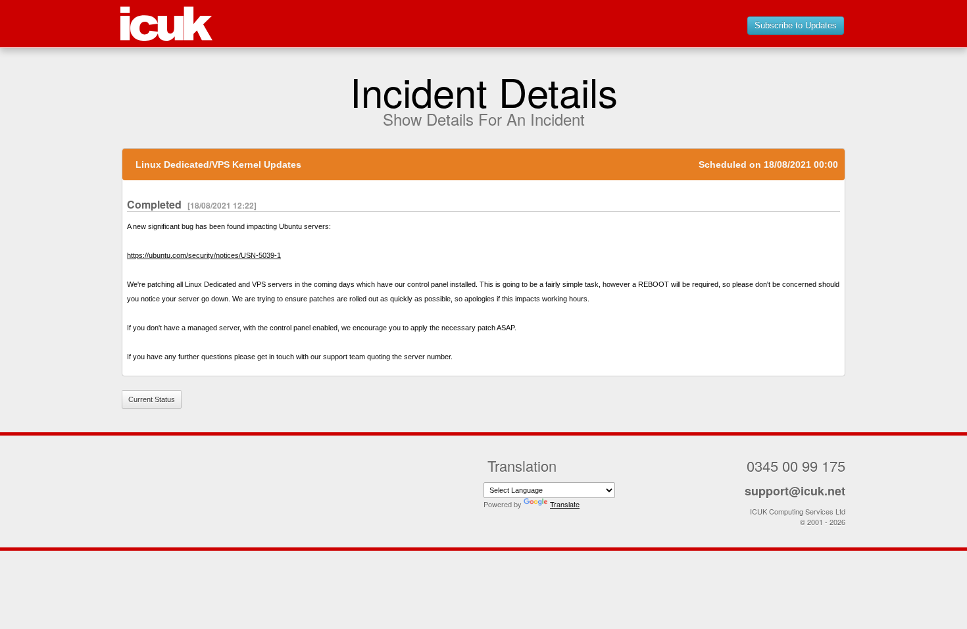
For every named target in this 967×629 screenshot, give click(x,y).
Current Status (151, 399)
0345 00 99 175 (796, 465)
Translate (565, 504)
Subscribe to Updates (796, 25)
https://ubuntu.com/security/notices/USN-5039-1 (204, 255)
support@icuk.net (795, 490)
